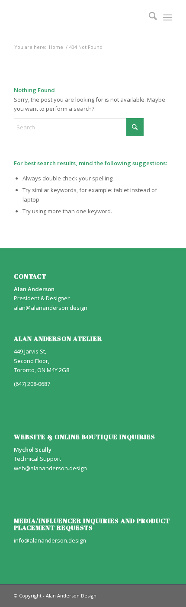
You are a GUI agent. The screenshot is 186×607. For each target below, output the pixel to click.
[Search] (148, 17)
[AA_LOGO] (77, 17)
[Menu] (167, 17)
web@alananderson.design (50, 468)
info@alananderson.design (50, 540)
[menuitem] (148, 17)
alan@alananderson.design (50, 308)
